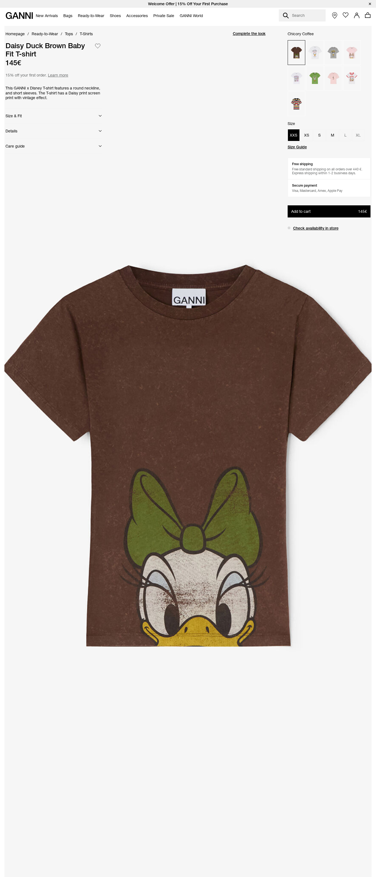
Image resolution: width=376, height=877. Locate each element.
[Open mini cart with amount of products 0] (367, 15)
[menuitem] (47, 15)
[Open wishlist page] (345, 15)
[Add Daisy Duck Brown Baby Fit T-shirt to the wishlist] (98, 46)
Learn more (57, 75)
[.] (188, 3)
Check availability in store (316, 228)
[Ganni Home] (19, 16)
